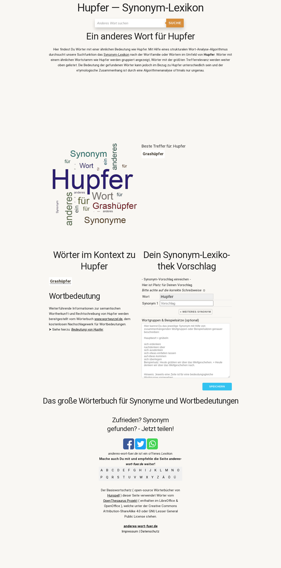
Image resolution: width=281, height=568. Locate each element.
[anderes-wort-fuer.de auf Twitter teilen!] (140, 448)
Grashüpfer (60, 281)
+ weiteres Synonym (195, 311)
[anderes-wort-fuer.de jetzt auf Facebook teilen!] (128, 448)
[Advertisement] (140, 109)
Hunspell (113, 495)
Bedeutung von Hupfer (87, 329)
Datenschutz (150, 531)
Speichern (217, 386)
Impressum (130, 531)
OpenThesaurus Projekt (120, 501)
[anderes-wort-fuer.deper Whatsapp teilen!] (152, 448)
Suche (175, 23)
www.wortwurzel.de (108, 319)
